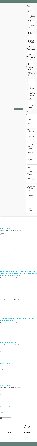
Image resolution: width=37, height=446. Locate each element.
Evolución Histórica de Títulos (32, 17)
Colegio (27, 5)
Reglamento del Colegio (31, 11)
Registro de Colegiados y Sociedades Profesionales (31, 37)
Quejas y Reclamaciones (31, 99)
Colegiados (29, 20)
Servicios (27, 66)
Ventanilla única (28, 19)
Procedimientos (31, 97)
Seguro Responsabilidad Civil (31, 74)
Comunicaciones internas (31, 27)
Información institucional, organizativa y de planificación (31, 82)
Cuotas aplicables (32, 104)
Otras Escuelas (30, 54)
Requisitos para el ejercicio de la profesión (32, 58)
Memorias (29, 123)
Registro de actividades (32, 93)
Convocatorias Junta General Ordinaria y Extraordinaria (32, 35)
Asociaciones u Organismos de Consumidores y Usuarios (32, 41)
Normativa (29, 63)
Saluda (29, 6)
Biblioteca (29, 72)
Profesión (27, 56)
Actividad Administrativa (8, 250)
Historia (29, 14)
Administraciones (30, 50)
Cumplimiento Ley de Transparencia (31, 80)
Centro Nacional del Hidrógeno (27, 428)
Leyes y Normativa (31, 195)
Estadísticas (31, 105)
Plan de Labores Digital (27, 427)
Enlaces (27, 48)
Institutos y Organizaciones (30, 159)
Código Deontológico (31, 42)
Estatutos (29, 10)
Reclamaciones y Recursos (30, 146)
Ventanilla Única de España (31, 45)
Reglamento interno (32, 87)
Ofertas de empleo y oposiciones (30, 68)
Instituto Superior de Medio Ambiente (27, 425)
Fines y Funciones (32, 88)
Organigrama (31, 89)
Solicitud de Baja (30, 132)
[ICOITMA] (8, 109)
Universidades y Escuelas (31, 53)
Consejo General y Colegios (31, 49)
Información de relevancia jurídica (31, 95)
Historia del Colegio (32, 15)
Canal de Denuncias (28, 212)
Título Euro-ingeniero (31, 64)
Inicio (26, 114)
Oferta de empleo (5, 228)
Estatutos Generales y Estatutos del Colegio (32, 85)
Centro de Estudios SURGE (27, 426)
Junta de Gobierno (32, 92)
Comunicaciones (30, 46)
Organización (30, 7)
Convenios (29, 75)
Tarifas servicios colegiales (31, 30)
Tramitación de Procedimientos (30, 33)
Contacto (27, 111)
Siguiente (7, 418)
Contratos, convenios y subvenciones (32, 107)
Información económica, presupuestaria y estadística (31, 101)
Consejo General (29, 119)
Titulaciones (29, 59)
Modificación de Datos (32, 24)
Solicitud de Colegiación (32, 21)
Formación (29, 69)
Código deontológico (31, 188)
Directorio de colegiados (32, 25)
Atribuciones (29, 167)
